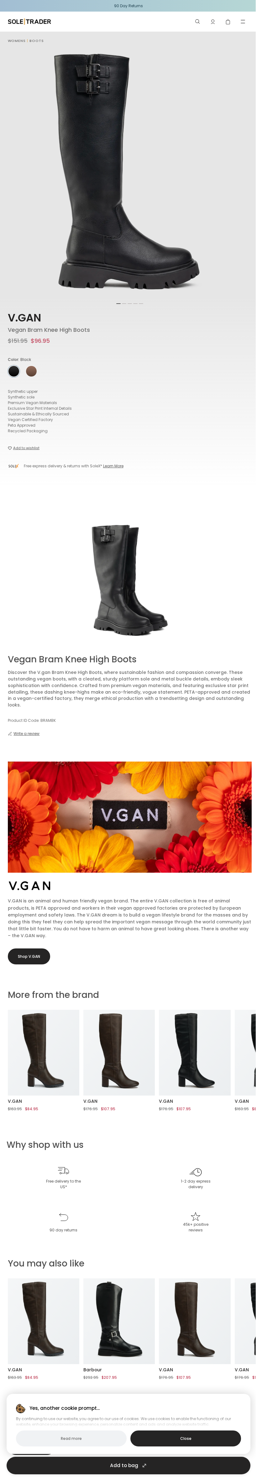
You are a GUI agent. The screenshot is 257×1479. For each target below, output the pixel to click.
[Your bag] (228, 21)
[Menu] (243, 21)
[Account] (213, 21)
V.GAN (24, 318)
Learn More (113, 466)
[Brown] (31, 371)
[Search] (197, 21)
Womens (17, 40)
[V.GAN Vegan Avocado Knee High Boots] (119, 1052)
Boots (36, 40)
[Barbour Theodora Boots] (119, 1321)
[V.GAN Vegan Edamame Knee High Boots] (44, 1052)
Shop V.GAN (29, 956)
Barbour (92, 1370)
